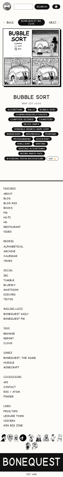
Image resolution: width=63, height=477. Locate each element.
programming (22, 139)
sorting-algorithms (31, 148)
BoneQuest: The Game (20, 358)
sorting (41, 143)
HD (5, 222)
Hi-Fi (7, 217)
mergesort (13, 134)
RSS (6, 391)
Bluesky (10, 285)
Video (8, 231)
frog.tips (11, 411)
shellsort (23, 143)
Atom (16, 391)
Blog (7, 198)
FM (6, 212)
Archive (9, 251)
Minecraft (11, 367)
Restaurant (12, 227)
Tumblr (9, 280)
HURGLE (9, 362)
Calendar (10, 256)
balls (31, 109)
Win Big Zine (13, 425)
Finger (9, 396)
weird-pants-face (31, 153)
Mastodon (11, 289)
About (8, 193)
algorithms (15, 109)
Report (9, 338)
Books (8, 208)
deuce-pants (31, 124)
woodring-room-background (24, 158)
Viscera (9, 420)
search (42, 6)
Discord (10, 294)
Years (8, 260)
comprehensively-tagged (31, 114)
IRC (6, 275)
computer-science (22, 119)
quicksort (42, 139)
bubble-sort (47, 109)
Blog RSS (10, 203)
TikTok (8, 299)
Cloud (8, 343)
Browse (9, 333)
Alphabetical (13, 246)
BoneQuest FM (14, 318)
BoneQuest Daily (16, 314)
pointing (50, 134)
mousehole (33, 134)
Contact (10, 387)
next (52, 22)
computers (46, 119)
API (6, 382)
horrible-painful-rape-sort (31, 129)
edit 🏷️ (52, 158)
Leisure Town (14, 416)
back (10, 22)
